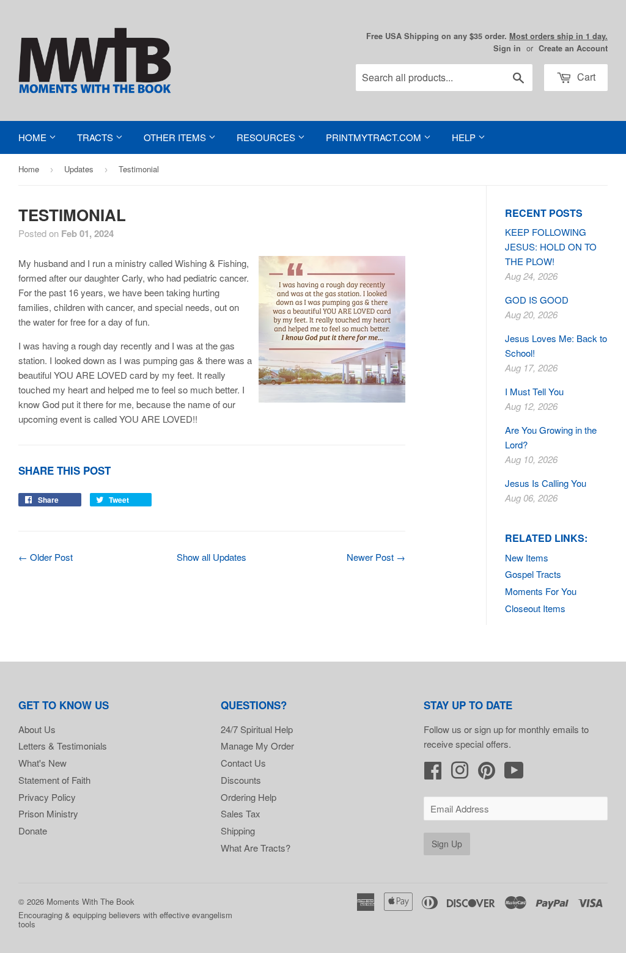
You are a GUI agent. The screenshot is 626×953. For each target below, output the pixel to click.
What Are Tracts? (255, 847)
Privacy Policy (47, 797)
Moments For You (540, 591)
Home (33, 137)
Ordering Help (248, 797)
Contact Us (243, 762)
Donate (32, 830)
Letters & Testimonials (62, 745)
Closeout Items (535, 608)
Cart (585, 77)
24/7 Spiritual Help (257, 729)
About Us (37, 729)
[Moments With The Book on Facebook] (433, 773)
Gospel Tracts (533, 574)
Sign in (507, 48)
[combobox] (444, 77)
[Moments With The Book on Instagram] (460, 773)
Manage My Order (257, 745)
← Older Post (45, 556)
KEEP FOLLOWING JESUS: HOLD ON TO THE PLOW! (551, 246)
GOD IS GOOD (537, 299)
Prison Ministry (48, 813)
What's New (42, 762)
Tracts (96, 137)
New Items (526, 557)
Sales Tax (240, 813)
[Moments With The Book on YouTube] (514, 773)
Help (465, 137)
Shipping (238, 830)
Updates (79, 169)
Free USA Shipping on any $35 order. (487, 36)
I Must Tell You (534, 391)
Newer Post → (376, 556)
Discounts (241, 779)
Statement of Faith (54, 779)
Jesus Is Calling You (545, 483)
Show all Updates (211, 556)
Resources (267, 137)
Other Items (176, 137)
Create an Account (573, 48)
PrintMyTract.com (375, 137)
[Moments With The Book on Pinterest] (486, 773)
